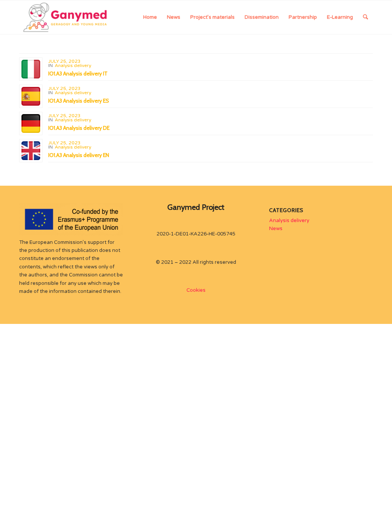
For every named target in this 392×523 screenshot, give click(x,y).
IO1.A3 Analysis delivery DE (78, 127)
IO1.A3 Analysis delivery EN (78, 155)
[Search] (365, 17)
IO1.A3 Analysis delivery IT (78, 73)
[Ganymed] (66, 17)
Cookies (196, 290)
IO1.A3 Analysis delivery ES (78, 100)
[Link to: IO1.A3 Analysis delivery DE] (30, 123)
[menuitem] (150, 17)
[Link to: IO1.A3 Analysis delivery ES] (30, 96)
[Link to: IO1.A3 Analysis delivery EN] (30, 150)
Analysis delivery (73, 65)
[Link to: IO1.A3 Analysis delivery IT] (30, 69)
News (276, 229)
